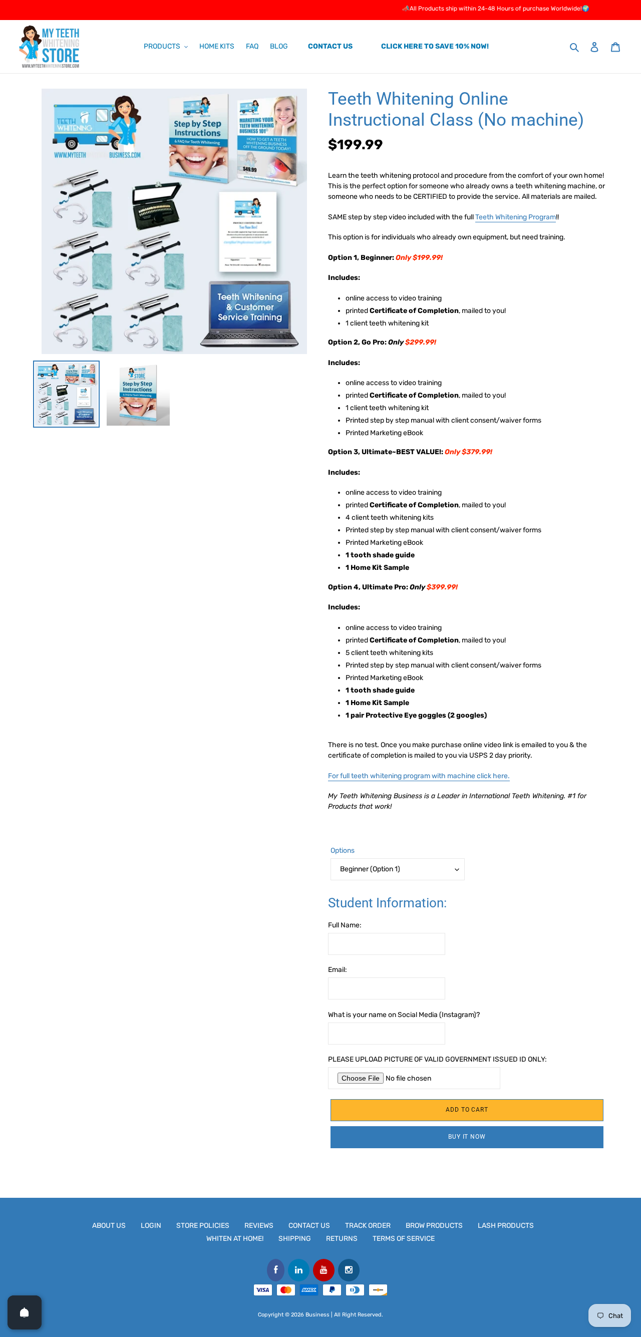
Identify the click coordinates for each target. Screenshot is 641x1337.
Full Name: (345, 925)
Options (343, 850)
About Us (109, 1225)
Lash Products (506, 1225)
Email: (337, 969)
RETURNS (342, 1238)
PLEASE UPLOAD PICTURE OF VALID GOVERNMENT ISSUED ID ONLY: (437, 1059)
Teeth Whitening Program (515, 217)
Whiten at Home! (234, 1238)
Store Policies (202, 1225)
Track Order (368, 1225)
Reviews (258, 1225)
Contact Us (309, 1225)
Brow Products (434, 1225)
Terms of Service (404, 1238)
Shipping (294, 1238)
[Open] (25, 1312)
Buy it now (467, 1136)
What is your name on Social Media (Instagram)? (404, 1015)
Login (151, 1225)
